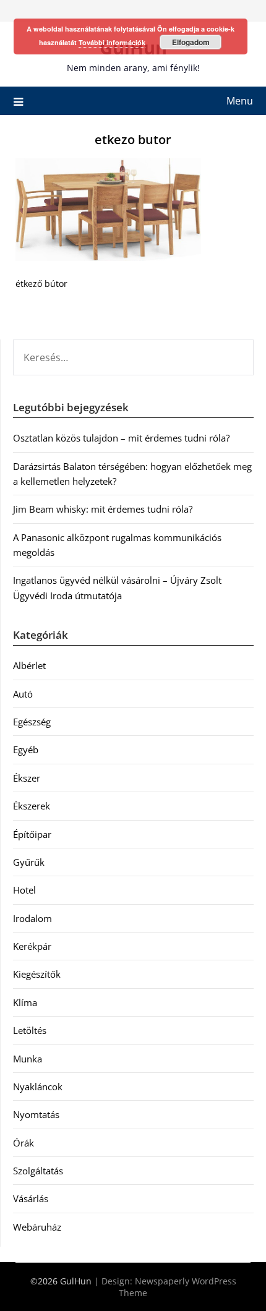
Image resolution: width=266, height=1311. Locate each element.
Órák (23, 1143)
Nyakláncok (37, 1086)
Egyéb (25, 749)
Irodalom (32, 918)
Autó (23, 694)
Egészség (32, 721)
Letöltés (29, 1030)
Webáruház (37, 1227)
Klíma (25, 1002)
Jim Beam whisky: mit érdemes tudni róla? (102, 509)
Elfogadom (191, 42)
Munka (27, 1059)
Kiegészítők (37, 974)
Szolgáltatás (38, 1170)
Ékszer (26, 778)
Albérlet (29, 665)
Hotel (24, 890)
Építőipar (32, 834)
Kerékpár (32, 946)
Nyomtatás (36, 1114)
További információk (112, 42)
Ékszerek (31, 806)
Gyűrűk (29, 862)
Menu (239, 101)
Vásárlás (30, 1198)
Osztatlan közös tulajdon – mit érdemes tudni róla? (121, 438)
